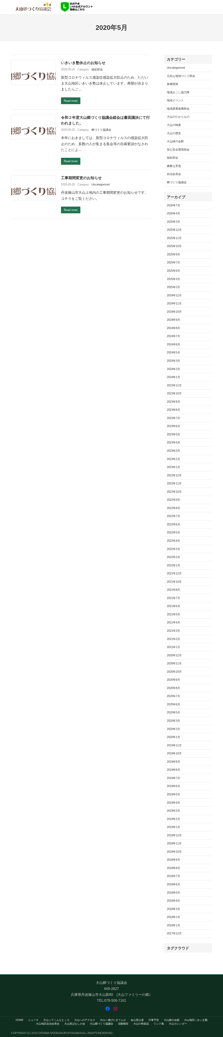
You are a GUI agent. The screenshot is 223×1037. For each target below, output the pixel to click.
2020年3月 (173, 720)
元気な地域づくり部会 (181, 76)
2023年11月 (174, 385)
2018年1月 (173, 925)
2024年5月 (173, 352)
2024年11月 (174, 303)
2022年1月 (173, 565)
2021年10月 (174, 581)
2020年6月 (173, 704)
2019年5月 (173, 794)
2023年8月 (173, 409)
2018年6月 (173, 884)
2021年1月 (173, 647)
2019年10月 (174, 753)
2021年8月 (173, 589)
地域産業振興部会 (178, 108)
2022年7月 (173, 516)
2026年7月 (173, 205)
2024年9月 (173, 319)
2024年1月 (173, 377)
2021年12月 (174, 573)
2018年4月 (173, 900)
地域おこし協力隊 (178, 92)
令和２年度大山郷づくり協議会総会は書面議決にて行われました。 (105, 120)
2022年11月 (174, 483)
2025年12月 (174, 229)
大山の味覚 (174, 125)
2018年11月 (174, 843)
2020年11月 (174, 663)
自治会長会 (174, 174)
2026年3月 (173, 221)
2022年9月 (173, 499)
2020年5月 (173, 712)
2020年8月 (173, 688)
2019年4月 (173, 802)
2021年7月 (173, 598)
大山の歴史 (174, 133)
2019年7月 (173, 778)
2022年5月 (173, 532)
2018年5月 (173, 892)
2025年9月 (173, 254)
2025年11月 (174, 238)
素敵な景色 (174, 166)
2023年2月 (173, 459)
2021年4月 (173, 622)
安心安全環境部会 (178, 149)
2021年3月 (173, 630)
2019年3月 (173, 810)
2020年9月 (173, 679)
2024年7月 (173, 336)
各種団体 (172, 84)
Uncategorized (100, 184)
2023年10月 (174, 393)
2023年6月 (173, 426)
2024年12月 (174, 295)
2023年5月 (173, 434)
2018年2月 (173, 917)
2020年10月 (174, 671)
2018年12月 (174, 835)
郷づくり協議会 (101, 129)
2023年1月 (173, 467)
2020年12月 (174, 655)
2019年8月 (173, 769)
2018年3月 (173, 909)
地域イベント (175, 100)
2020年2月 (173, 729)
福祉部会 (97, 69)
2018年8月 (173, 868)
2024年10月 (174, 311)
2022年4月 (173, 540)
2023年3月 (173, 450)
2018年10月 (174, 851)
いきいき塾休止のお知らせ (83, 63)
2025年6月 (173, 270)
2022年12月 (174, 475)
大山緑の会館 (175, 141)
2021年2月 (173, 639)
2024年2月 (173, 369)
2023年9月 (173, 401)
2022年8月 (173, 508)
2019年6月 (173, 786)
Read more (71, 100)
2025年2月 (173, 287)
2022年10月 (174, 491)
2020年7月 (173, 696)
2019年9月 (173, 761)
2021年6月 (173, 606)
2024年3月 (173, 360)
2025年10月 (174, 246)
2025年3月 (173, 279)
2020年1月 (173, 737)
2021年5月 (173, 614)
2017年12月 (174, 933)
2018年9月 (173, 859)
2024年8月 (173, 328)
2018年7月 (173, 876)
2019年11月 (174, 745)
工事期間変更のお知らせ (81, 178)
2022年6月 (173, 524)
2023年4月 (173, 442)
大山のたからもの (178, 116)
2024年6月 (173, 344)
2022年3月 (173, 549)
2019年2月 (173, 819)
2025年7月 (173, 262)
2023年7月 (173, 418)
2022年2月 (173, 557)
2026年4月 (173, 213)
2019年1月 (173, 827)
